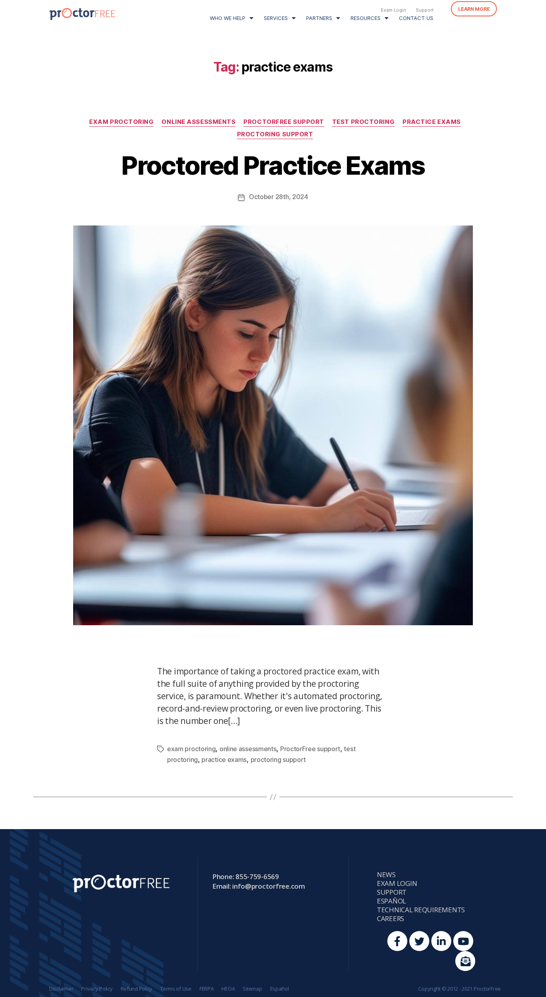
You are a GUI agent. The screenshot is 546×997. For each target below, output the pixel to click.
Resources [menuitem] (366, 18)
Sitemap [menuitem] (252, 988)
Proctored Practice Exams (272, 165)
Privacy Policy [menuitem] (96, 988)
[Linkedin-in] (441, 941)
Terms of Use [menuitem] (175, 988)
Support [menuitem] (425, 10)
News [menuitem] (386, 874)
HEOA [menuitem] (228, 988)
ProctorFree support (283, 122)
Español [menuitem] (391, 901)
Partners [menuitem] (319, 18)
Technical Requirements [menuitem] (421, 909)
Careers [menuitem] (390, 918)
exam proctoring (121, 122)
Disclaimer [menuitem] (61, 988)
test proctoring (363, 122)
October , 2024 (278, 197)
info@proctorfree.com (268, 886)
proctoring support (275, 134)
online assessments (198, 122)
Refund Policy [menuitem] (137, 988)
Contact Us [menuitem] (416, 18)
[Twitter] (419, 941)
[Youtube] (463, 941)
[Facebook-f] (397, 941)
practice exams (432, 122)
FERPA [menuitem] (206, 988)
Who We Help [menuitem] (227, 18)
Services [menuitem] (276, 18)
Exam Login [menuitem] (393, 10)
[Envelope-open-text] (465, 961)
